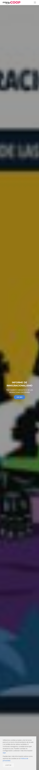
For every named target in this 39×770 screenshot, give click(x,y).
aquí (4, 753)
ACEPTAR (8, 765)
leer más (19, 397)
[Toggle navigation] (34, 2)
